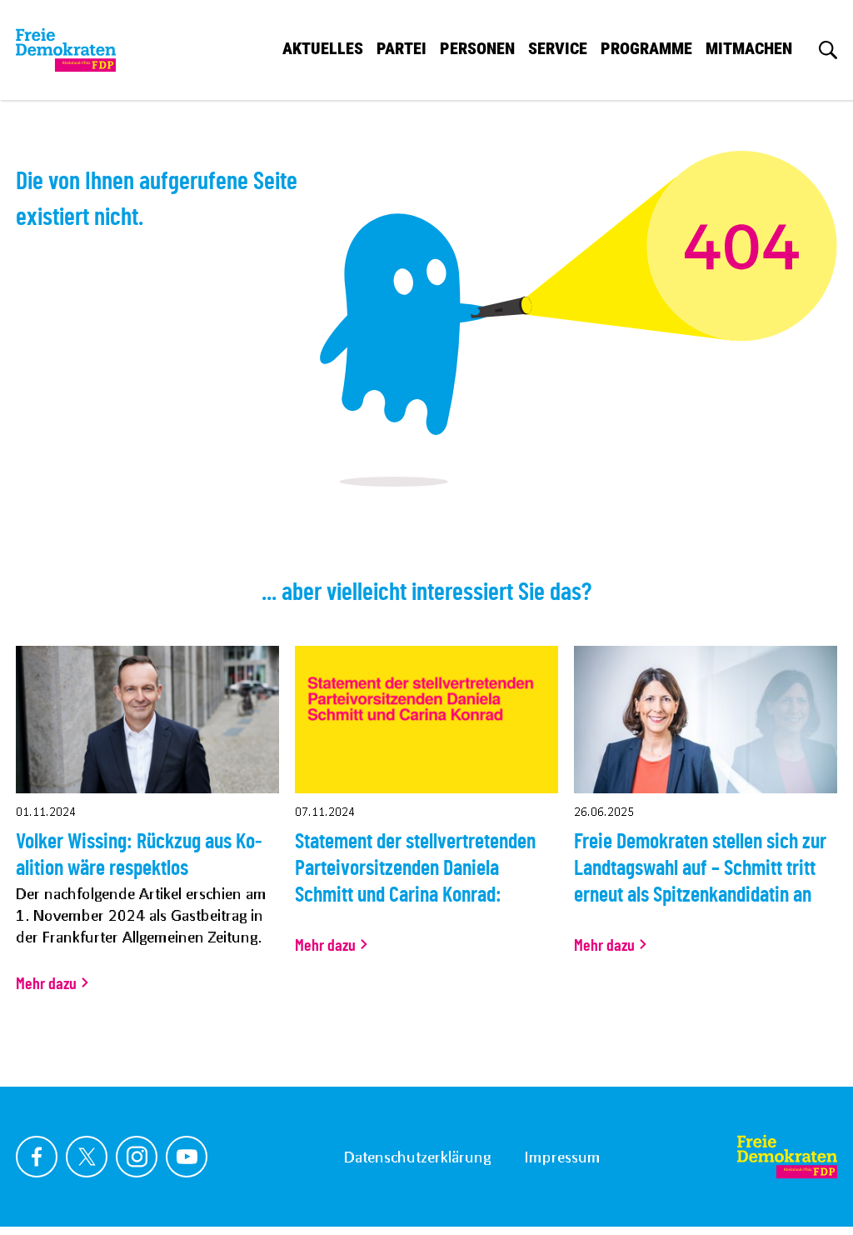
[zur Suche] (828, 50)
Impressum (562, 1157)
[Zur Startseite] (66, 50)
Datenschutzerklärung (417, 1157)
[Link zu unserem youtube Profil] (186, 1157)
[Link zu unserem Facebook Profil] (36, 1157)
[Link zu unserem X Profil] (86, 1157)
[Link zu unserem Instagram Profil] (136, 1157)
